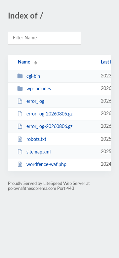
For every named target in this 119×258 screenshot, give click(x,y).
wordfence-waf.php (46, 164)
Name (24, 62)
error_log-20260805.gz (49, 114)
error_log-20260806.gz (49, 126)
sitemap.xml (38, 152)
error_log (35, 101)
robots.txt (36, 139)
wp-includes (38, 89)
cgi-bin (33, 76)
